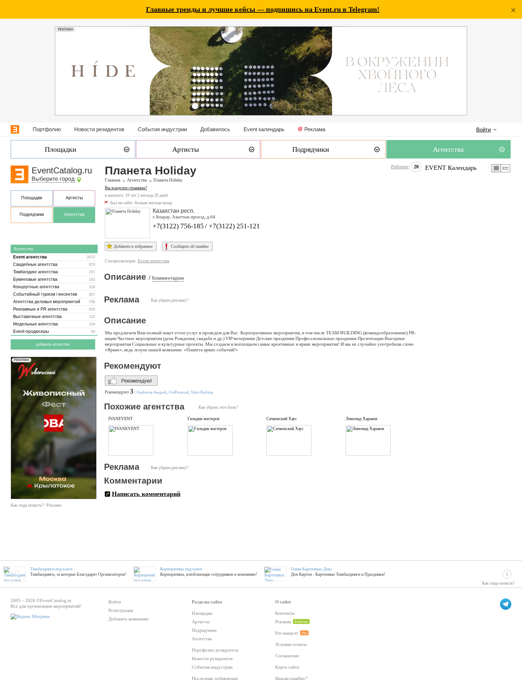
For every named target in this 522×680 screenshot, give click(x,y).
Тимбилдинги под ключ (51, 569)
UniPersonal (179, 392)
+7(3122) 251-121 (234, 226)
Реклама (314, 129)
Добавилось (215, 129)
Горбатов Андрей (152, 392)
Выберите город (53, 179)
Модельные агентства (35, 324)
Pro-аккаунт (286, 633)
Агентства (74, 214)
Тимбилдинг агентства (35, 271)
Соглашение (287, 655)
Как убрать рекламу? (169, 300)
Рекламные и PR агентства (40, 309)
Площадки (31, 197)
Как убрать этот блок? (218, 407)
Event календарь (264, 129)
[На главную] (15, 129)
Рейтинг (400, 166)
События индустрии (162, 129)
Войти (483, 130)
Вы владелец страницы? (126, 187)
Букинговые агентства (35, 279)
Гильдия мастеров (203, 418)
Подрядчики (32, 214)
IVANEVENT (120, 418)
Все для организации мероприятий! (46, 606)
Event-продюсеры (31, 331)
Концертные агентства (36, 286)
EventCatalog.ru (62, 170)
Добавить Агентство (53, 344)
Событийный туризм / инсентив (45, 294)
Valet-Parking (202, 392)
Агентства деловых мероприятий (46, 301)
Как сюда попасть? (498, 583)
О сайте (283, 601)
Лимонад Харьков (361, 418)
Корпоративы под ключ (181, 569)
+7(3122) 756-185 (178, 226)
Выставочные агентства (37, 316)
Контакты (285, 613)
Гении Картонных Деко (311, 569)
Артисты (74, 197)
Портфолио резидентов (215, 650)
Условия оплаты (291, 644)
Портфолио (47, 129)
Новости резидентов (99, 129)
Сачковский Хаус (281, 418)
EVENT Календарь (451, 167)
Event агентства (30, 257)
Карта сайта (287, 667)
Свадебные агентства (35, 264)
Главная (112, 180)
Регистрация (120, 610)
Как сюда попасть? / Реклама (36, 505)
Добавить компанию (128, 619)
